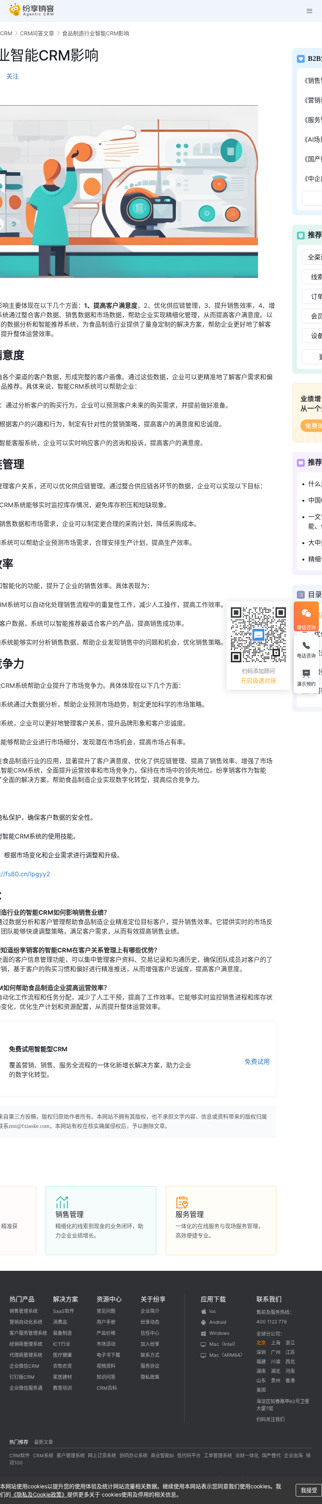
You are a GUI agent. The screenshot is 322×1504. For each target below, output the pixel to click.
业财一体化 (247, 1455)
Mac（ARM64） (227, 1355)
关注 (12, 76)
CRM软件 (19, 1455)
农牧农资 (62, 1366)
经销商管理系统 (25, 1344)
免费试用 (257, 1061)
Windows (219, 1333)
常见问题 (106, 1311)
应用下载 (213, 1299)
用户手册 (106, 1322)
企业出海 (293, 1455)
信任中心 (150, 1333)
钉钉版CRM (22, 1377)
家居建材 (62, 1377)
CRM (6, 33)
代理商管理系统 (25, 1355)
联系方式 (150, 1355)
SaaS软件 (63, 1311)
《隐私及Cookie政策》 (39, 1494)
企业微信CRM (24, 1366)
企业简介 (150, 1311)
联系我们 (269, 1299)
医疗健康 (62, 1355)
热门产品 (22, 1299)
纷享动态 (150, 1322)
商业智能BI (162, 1455)
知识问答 (106, 1377)
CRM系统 (43, 1455)
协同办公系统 (133, 1455)
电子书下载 (108, 1355)
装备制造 (62, 1333)
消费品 (60, 1322)
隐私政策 (150, 1377)
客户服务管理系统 (28, 1333)
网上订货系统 (102, 1455)
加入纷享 (150, 1344)
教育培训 (62, 1388)
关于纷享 (153, 1299)
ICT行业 (61, 1344)
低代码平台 (189, 1455)
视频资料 (106, 1366)
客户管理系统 (71, 1455)
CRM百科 (107, 1388)
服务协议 (150, 1366)
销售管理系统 (23, 1311)
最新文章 (43, 1442)
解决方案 (65, 1299)
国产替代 (271, 1455)
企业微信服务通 (25, 1388)
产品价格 (106, 1333)
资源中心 (109, 1299)
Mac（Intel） (223, 1344)
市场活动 (106, 1344)
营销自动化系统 (25, 1322)
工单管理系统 (218, 1455)
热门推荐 (18, 1442)
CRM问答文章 (37, 33)
